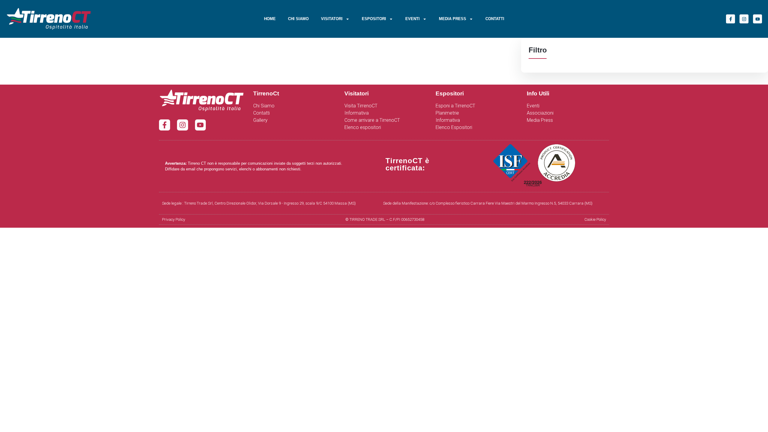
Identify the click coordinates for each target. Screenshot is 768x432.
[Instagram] (744, 18)
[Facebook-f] (730, 18)
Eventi (412, 18)
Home (270, 18)
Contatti (494, 18)
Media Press (452, 18)
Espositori (374, 18)
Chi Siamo (298, 18)
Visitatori (332, 18)
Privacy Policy (173, 219)
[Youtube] (757, 18)
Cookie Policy (595, 219)
